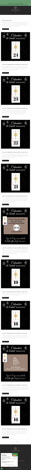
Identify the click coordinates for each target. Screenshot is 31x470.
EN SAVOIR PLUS (5, 72)
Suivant (17, 441)
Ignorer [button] (30, 4)
